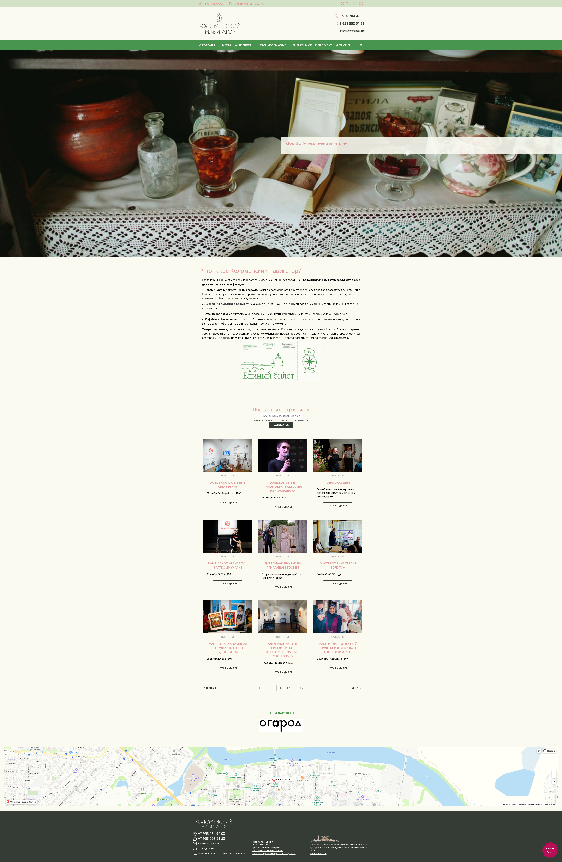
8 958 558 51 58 (352, 23)
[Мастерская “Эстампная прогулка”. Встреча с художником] (227, 616)
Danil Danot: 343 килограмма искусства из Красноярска (282, 486)
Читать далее (228, 502)
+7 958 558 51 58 (211, 838)
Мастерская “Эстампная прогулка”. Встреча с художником (228, 648)
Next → (356, 688)
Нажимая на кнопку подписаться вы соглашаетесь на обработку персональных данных (281, 420)
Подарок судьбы (337, 482)
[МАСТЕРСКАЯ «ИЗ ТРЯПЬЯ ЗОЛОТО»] (337, 536)
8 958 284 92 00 (352, 16)
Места (226, 45)
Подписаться (281, 424)
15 (272, 688)
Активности (244, 45)
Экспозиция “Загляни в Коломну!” (227, 304)
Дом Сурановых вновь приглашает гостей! (283, 565)
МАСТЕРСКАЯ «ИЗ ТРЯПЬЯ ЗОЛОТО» (338, 565)
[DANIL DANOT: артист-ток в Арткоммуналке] (227, 536)
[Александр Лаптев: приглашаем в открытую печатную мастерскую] (282, 616)
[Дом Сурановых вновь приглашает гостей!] (282, 536)
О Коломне (207, 45)
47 (301, 688)
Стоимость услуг (273, 45)
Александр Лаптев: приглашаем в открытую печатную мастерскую (283, 650)
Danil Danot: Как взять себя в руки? (228, 484)
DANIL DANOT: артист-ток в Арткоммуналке (227, 565)
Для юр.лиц (344, 45)
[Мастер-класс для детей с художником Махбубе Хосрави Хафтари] (337, 616)
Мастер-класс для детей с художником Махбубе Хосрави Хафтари (337, 648)
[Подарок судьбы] (337, 455)
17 (288, 688)
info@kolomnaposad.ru (352, 30)
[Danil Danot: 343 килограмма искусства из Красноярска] (282, 455)
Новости (227, 475)
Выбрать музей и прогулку (312, 45)
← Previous (208, 688)
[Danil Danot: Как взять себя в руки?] (227, 455)
